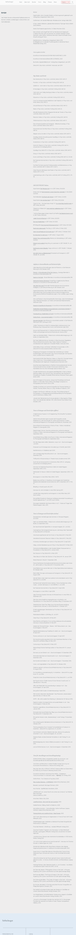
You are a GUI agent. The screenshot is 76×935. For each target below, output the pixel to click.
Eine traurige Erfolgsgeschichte (49, 225)
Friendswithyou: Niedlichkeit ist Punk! (43, 314)
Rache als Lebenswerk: (39, 228)
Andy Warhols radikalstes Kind (55, 208)
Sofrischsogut (7, 920)
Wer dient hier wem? (38, 285)
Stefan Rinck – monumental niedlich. (43, 317)
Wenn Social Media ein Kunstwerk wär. (43, 231)
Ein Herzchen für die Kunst (40, 235)
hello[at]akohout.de (7, 934)
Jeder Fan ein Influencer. (39, 218)
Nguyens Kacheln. (38, 320)
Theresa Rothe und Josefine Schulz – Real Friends (46, 813)
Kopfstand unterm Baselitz (40, 248)
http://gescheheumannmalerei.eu (63, 568)
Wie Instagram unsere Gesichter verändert (53, 192)
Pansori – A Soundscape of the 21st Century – (45, 272)
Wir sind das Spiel (45, 200)
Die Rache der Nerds (47, 197)
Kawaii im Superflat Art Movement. (42, 305)
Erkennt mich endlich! (39, 243)
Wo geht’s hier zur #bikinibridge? (42, 253)
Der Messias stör (44, 188)
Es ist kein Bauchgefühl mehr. (64, 203)
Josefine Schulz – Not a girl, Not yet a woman (45, 802)
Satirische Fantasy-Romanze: (41, 280)
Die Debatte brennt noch (66, 213)
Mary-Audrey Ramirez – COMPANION (43, 782)
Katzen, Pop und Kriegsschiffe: (41, 238)
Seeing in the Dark (38, 277)
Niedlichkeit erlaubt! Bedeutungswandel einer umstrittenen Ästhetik (51, 309)
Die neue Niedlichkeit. (39, 221)
